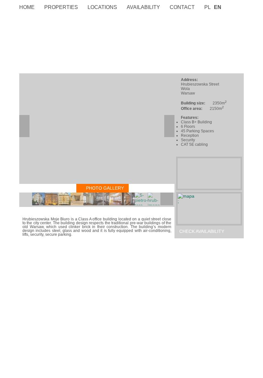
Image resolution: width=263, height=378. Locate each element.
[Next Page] (166, 199)
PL (207, 7)
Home (27, 7)
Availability (143, 7)
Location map (41, 188)
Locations (102, 7)
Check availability (201, 231)
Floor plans (154, 188)
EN (217, 7)
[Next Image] (169, 126)
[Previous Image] (24, 126)
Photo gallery (105, 188)
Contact (182, 7)
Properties (61, 7)
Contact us (193, 239)
